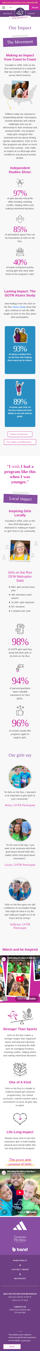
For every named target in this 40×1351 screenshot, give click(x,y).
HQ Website (20, 1278)
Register (31, 13)
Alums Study (19, 307)
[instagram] (15, 1325)
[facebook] (25, 1325)
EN (11, 7)
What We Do (7, 13)
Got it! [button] (12, 1347)
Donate (34, 7)
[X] (20, 1325)
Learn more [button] (25, 1340)
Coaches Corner (20, 1269)
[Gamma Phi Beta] (20, 1239)
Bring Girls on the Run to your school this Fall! (20, 2)
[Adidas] (20, 1225)
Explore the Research (19, 434)
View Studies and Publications (18, 442)
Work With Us (20, 1260)
